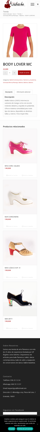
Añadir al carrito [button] (12, 175)
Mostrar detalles (28, 175)
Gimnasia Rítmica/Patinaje (10, 82)
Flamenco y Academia (29, 80)
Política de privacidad (25, 429)
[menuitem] (32, 4)
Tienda (6, 11)
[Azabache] (16, 4)
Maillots (21, 82)
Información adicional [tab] (23, 92)
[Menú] (31, 4)
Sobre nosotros (29, 363)
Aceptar (11, 429)
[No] (37, 424)
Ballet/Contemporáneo (16, 80)
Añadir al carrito (24, 73)
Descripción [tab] (8, 92)
